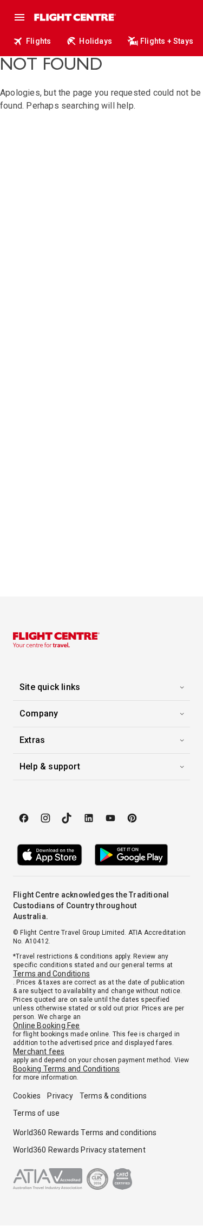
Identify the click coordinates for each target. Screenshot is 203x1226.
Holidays (95, 41)
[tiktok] (67, 818)
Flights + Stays (166, 41)
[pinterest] (132, 818)
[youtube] (110, 818)
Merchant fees (39, 1051)
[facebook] (24, 818)
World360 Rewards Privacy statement (79, 1149)
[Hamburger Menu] (19, 17)
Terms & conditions (113, 1095)
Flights (38, 41)
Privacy (60, 1095)
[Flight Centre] (74, 17)
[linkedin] (89, 818)
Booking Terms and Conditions (66, 1068)
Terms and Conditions (51, 973)
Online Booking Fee (46, 1025)
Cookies (27, 1095)
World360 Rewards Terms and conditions (84, 1132)
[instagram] (45, 818)
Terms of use (36, 1113)
